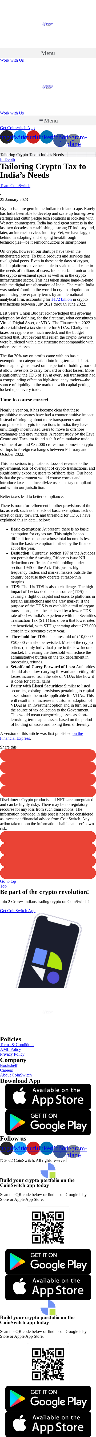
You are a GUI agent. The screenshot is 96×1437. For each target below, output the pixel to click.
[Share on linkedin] (48, 767)
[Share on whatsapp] (48, 873)
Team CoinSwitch (15, 185)
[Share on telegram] (48, 791)
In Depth (7, 159)
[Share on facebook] (48, 779)
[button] (48, 53)
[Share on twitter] (48, 755)
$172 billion (61, 299)
